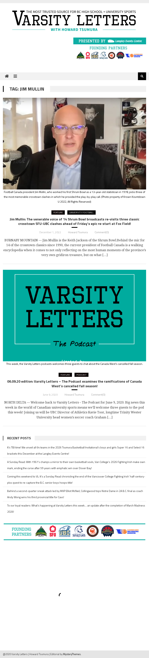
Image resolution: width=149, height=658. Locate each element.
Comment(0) (102, 232)
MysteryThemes (72, 654)
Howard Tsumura (78, 232)
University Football (81, 212)
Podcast (81, 375)
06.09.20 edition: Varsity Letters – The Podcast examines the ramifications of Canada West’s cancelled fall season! (74, 383)
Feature (58, 212)
